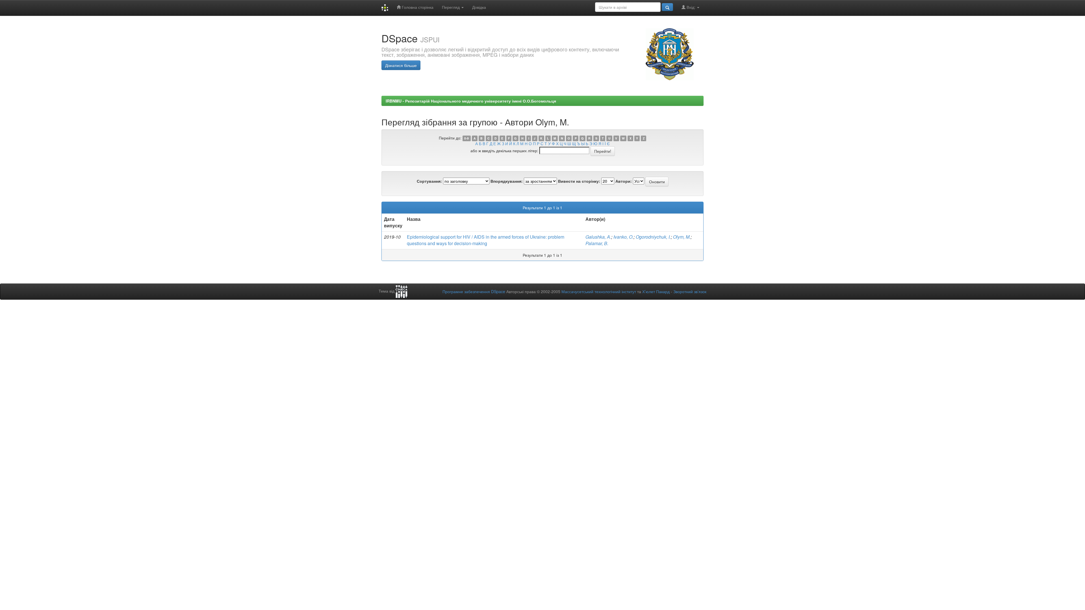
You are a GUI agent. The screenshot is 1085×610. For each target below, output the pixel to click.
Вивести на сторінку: (579, 181)
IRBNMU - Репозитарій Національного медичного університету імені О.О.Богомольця (471, 101)
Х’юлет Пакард (656, 291)
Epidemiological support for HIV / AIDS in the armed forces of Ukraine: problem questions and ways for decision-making (485, 240)
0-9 (466, 138)
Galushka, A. (598, 237)
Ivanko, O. (623, 237)
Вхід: (690, 7)
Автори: (623, 181)
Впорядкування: (507, 181)
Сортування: (429, 181)
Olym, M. (682, 237)
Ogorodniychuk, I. (653, 237)
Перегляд (451, 7)
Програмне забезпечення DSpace (473, 291)
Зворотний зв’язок (689, 291)
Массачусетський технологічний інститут (598, 291)
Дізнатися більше (401, 65)
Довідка (479, 7)
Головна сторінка (417, 7)
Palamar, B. (596, 243)
